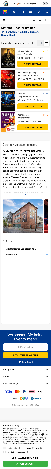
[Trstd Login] (47, 3)
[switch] (45, 3)
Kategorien (8, 369)
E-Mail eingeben (25, 347)
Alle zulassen (27, 464)
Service (7, 376)
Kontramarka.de (10, 383)
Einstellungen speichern (25, 458)
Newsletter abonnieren (25, 355)
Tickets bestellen (33, 64)
